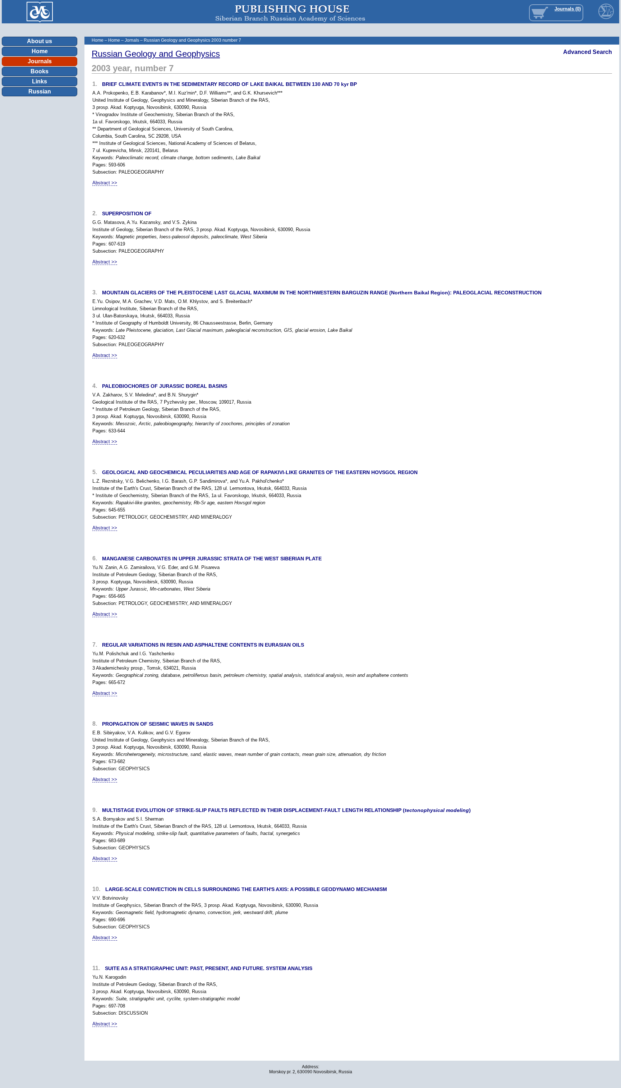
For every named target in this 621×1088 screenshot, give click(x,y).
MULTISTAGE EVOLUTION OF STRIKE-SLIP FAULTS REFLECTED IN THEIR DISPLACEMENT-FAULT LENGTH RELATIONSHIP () (286, 810)
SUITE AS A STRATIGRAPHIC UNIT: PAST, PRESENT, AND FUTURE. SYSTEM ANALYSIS (208, 968)
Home (40, 51)
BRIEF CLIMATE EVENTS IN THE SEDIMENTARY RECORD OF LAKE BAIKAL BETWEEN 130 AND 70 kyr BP (229, 84)
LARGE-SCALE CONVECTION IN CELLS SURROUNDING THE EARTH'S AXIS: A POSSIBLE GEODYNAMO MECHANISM (246, 889)
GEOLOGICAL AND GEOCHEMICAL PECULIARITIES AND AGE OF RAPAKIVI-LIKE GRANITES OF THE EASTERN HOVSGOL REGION (260, 472)
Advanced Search (587, 52)
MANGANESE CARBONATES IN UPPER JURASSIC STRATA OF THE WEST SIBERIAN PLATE (212, 558)
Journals (40, 61)
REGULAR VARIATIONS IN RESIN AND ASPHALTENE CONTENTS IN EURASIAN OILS (203, 645)
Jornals (132, 40)
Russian (39, 91)
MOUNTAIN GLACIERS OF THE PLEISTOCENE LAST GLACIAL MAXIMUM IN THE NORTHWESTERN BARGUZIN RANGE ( (322, 292)
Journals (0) (568, 9)
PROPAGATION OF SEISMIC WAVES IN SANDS (157, 724)
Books (40, 71)
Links (39, 81)
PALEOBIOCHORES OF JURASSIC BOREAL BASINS (164, 386)
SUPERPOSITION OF (127, 213)
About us (39, 41)
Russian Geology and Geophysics (156, 54)
